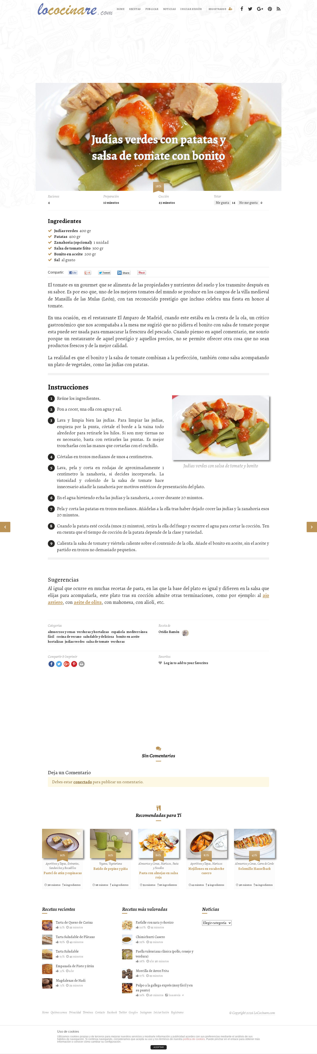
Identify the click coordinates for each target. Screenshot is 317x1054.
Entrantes (72, 864)
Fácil (51, 636)
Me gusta (222, 202)
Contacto (100, 1012)
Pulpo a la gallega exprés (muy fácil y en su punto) (164, 987)
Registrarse (218, 9)
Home (121, 9)
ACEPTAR (159, 1047)
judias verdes (75, 641)
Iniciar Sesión (191, 9)
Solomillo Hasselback (254, 868)
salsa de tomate (97, 641)
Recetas (135, 9)
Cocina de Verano (69, 636)
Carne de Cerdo (265, 864)
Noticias (169, 9)
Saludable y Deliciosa (98, 636)
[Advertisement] (158, 50)
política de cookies (194, 1039)
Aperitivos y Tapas (56, 864)
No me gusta (248, 202)
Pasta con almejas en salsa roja (158, 875)
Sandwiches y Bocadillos (62, 868)
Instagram (146, 1012)
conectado (82, 782)
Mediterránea (137, 632)
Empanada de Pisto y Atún (75, 966)
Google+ (133, 1012)
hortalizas (55, 641)
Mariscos (166, 864)
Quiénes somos (59, 1012)
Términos (88, 1012)
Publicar (151, 9)
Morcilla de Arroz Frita (152, 971)
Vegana (103, 864)
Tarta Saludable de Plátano (75, 937)
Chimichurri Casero (150, 937)
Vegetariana (115, 864)
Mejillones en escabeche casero (206, 870)
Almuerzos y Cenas (61, 632)
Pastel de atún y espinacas (63, 873)
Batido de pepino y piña (110, 868)
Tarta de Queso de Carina (74, 922)
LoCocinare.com (264, 1012)
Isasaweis (174, 995)
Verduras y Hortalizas (93, 632)
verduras (118, 641)
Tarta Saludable (67, 951)
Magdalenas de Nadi (71, 980)
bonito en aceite (128, 636)
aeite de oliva (88, 602)
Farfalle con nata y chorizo (155, 922)
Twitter (123, 1012)
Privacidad (75, 1012)
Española (118, 632)
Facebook (112, 1012)
